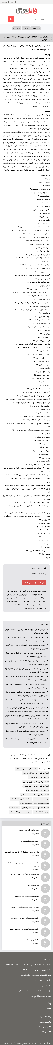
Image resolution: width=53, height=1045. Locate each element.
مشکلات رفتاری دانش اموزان (21, 799)
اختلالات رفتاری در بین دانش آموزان (36, 786)
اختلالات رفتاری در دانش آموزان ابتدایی (35, 794)
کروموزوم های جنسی (41, 799)
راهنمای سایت (44, 1027)
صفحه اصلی (35, 28)
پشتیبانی (26, 28)
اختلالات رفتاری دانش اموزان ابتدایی (36, 781)
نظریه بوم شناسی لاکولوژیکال (20, 812)
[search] (11, 19)
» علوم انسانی (32, 755)
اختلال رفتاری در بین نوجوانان (26, 769)
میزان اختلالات (14, 807)
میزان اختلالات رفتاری (41, 812)
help (47, 1009)
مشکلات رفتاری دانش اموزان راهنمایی (35, 807)
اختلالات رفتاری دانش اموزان (39, 777)
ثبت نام (4, 2)
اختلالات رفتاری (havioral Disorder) (36, 773)
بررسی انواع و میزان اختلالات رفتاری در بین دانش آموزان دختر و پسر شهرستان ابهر (27, 38)
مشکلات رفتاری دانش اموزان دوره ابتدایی (34, 803)
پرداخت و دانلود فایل (34, 582)
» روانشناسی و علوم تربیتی (17, 755)
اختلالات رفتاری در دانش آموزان (37, 790)
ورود (12, 2)
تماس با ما (16, 28)
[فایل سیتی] (26, 10)
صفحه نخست (42, 755)
